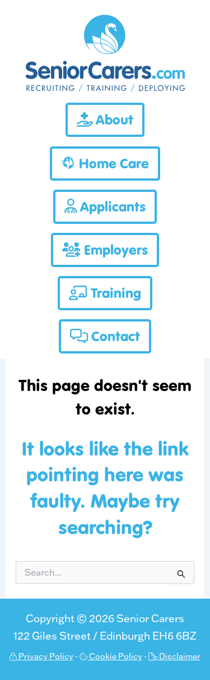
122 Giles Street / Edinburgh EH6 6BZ (105, 635)
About (112, 119)
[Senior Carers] (105, 90)
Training (114, 293)
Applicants (111, 206)
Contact (114, 336)
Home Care (112, 163)
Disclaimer (178, 656)
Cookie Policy (114, 656)
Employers (114, 250)
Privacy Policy (45, 656)
